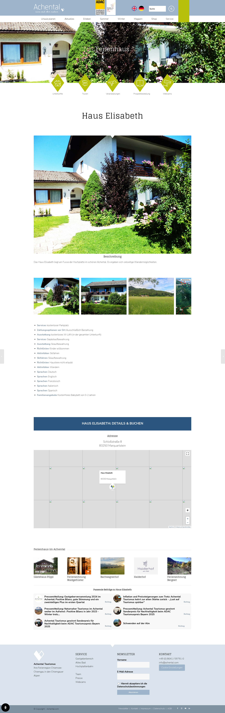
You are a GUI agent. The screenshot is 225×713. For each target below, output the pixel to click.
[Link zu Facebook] (178, 708)
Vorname (121, 659)
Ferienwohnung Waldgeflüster (76, 578)
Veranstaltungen (113, 94)
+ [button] (188, 518)
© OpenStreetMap (185, 527)
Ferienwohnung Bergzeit (176, 578)
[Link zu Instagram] (181, 708)
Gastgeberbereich (84, 658)
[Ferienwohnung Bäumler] (2, 356)
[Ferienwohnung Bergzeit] (179, 565)
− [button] (188, 522)
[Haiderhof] (146, 565)
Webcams (167, 94)
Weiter (185, 297)
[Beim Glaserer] (223, 356)
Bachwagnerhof (110, 577)
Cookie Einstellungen (172, 667)
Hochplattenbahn (84, 666)
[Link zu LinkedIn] (189, 708)
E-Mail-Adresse (125, 671)
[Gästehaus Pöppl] (46, 565)
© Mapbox (178, 527)
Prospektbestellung (141, 94)
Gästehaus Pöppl (44, 577)
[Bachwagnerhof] (112, 565)
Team (78, 674)
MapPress (171, 527)
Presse (79, 678)
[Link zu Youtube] (185, 708)
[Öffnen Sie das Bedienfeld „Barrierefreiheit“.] (5, 707)
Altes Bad (81, 662)
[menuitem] (48, 19)
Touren (85, 94)
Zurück (39, 297)
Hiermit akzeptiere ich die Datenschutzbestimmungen (132, 685)
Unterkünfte (58, 94)
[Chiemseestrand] (76, 311)
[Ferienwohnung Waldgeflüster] (79, 565)
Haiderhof (140, 577)
